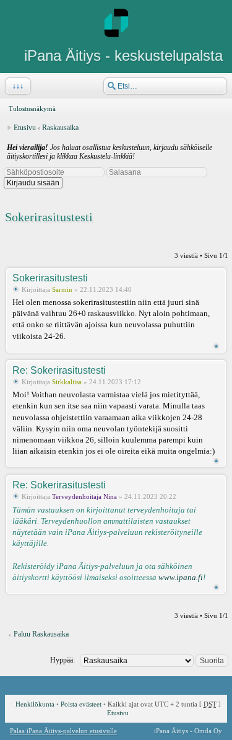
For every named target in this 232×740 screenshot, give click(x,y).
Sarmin (62, 289)
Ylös (216, 346)
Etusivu (25, 127)
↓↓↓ (18, 86)
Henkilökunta (34, 704)
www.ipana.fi (180, 577)
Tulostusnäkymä (32, 108)
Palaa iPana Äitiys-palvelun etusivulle (63, 730)
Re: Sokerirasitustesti (59, 370)
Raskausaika (60, 127)
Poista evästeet (81, 704)
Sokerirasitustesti (49, 217)
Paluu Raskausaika (41, 634)
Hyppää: (62, 660)
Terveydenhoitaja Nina (84, 496)
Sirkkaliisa (67, 381)
